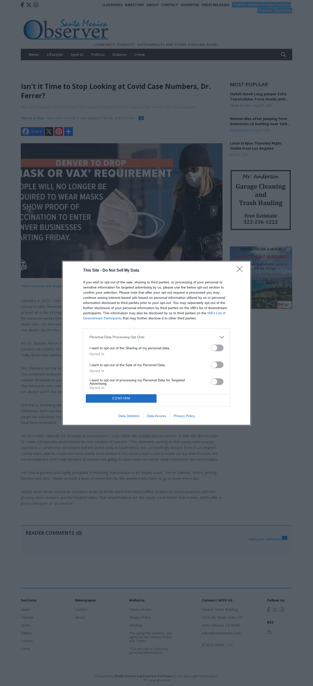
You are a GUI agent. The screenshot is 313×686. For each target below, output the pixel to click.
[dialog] (156, 343)
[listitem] (156, 337)
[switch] (217, 348)
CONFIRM (121, 398)
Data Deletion (128, 416)
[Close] (241, 270)
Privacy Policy (184, 416)
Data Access (156, 416)
